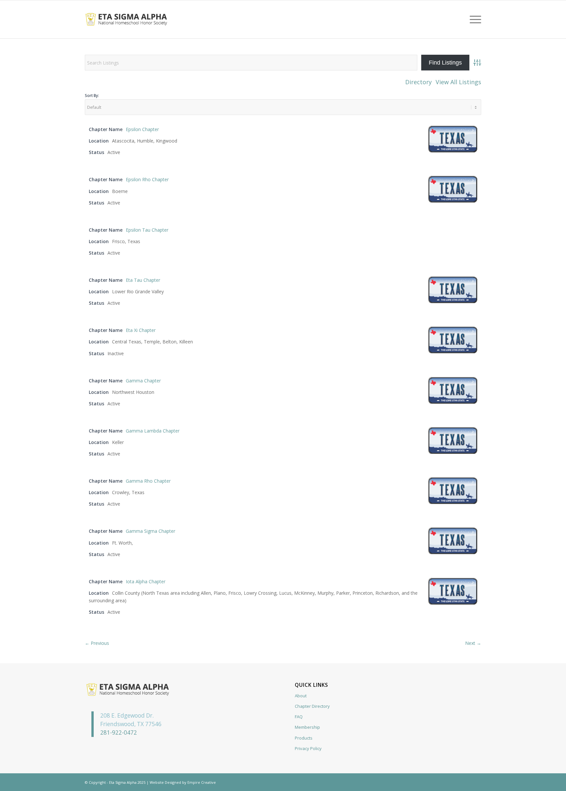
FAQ (299, 717)
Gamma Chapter (143, 380)
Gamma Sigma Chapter (150, 531)
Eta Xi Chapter (141, 330)
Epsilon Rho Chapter (147, 179)
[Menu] (473, 19)
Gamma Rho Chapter (148, 481)
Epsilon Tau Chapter (147, 230)
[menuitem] (473, 19)
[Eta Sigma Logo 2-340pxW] (126, 19)
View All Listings (458, 82)
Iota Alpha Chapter (145, 581)
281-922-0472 (118, 732)
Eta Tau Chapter (143, 280)
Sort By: (92, 95)
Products (303, 738)
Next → (473, 643)
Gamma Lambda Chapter (152, 431)
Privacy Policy (308, 748)
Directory (418, 82)
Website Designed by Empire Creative (183, 782)
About (301, 696)
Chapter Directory (312, 706)
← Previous (97, 643)
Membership (307, 727)
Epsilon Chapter (142, 129)
